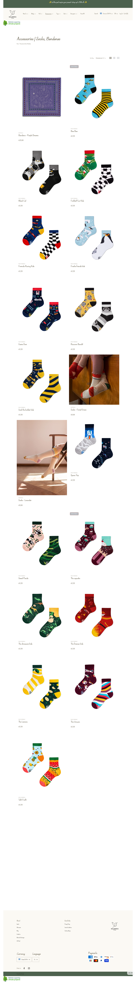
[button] (96, 14)
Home (18, 44)
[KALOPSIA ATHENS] (12, 14)
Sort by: (92, 58)
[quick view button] (63, 67)
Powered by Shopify (20, 974)
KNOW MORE (115, 841)
